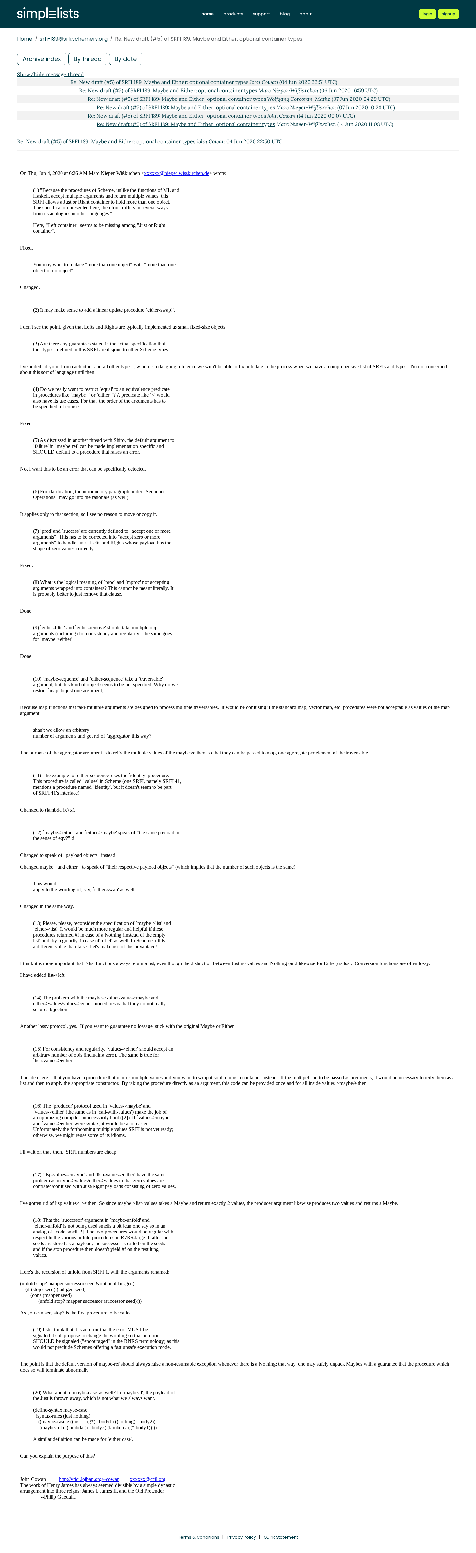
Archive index (42, 59)
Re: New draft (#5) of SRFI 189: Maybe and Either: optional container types (168, 90)
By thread (88, 59)
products (233, 14)
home (207, 14)
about (306, 14)
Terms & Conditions (198, 1537)
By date (126, 59)
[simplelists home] (48, 14)
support (261, 14)
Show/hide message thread (50, 74)
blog (285, 14)
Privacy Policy (241, 1537)
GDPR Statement (281, 1537)
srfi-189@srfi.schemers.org (74, 38)
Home (24, 38)
